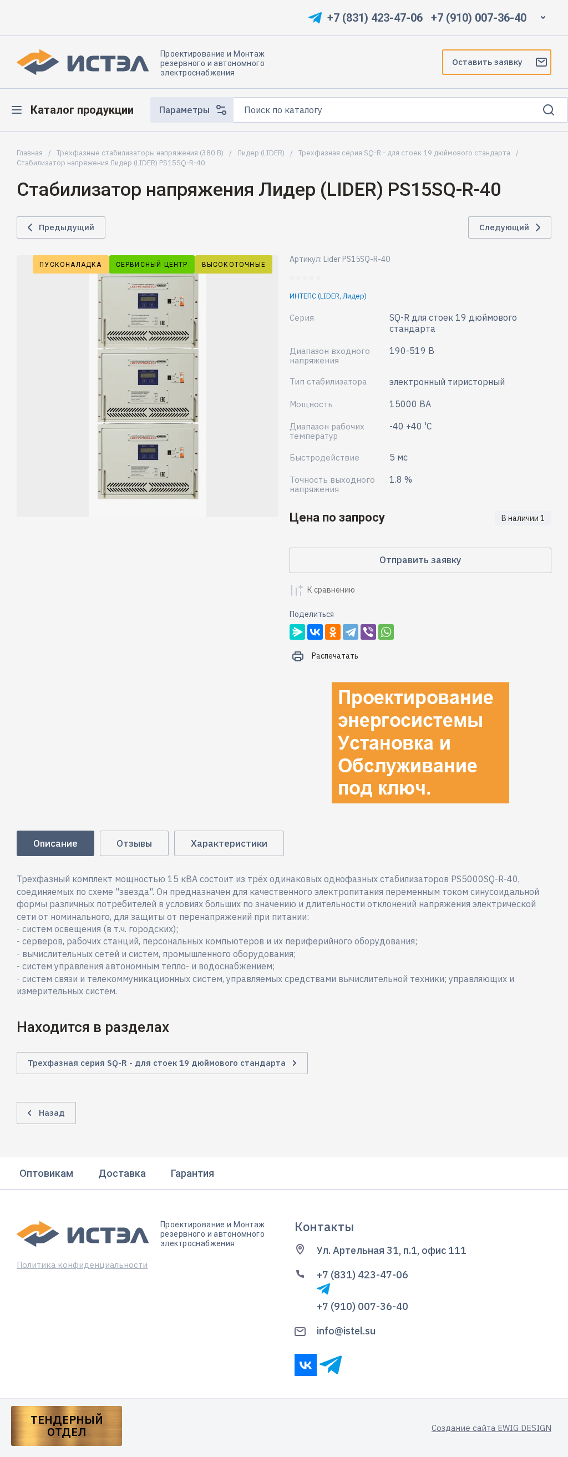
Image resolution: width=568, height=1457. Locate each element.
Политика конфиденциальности (82, 1264)
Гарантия (192, 1173)
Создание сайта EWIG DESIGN (491, 1428)
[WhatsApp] (386, 632)
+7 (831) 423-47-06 (375, 17)
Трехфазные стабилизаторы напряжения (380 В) (140, 153)
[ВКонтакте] (315, 632)
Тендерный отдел (67, 1426)
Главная (30, 153)
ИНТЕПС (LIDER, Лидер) (328, 296)
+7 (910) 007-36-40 (478, 17)
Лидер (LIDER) (261, 153)
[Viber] (368, 632)
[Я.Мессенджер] (297, 632)
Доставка (122, 1173)
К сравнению (331, 590)
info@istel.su (346, 1330)
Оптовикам (46, 1173)
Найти (548, 110)
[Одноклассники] (333, 632)
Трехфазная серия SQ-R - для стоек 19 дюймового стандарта (404, 153)
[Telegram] (350, 632)
